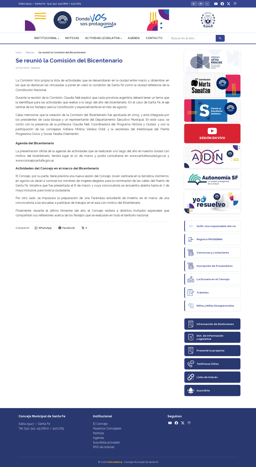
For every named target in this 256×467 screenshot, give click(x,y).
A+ (201, 3)
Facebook (68, 227)
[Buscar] (220, 38)
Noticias (72, 38)
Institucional (45, 38)
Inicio (18, 52)
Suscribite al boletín (106, 442)
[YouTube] (215, 3)
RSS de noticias (104, 447)
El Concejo (100, 424)
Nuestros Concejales (107, 428)
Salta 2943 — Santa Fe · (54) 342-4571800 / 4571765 (50, 3)
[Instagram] (235, 3)
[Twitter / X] (228, 3)
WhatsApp (45, 227)
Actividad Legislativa (102, 38)
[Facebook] (222, 3)
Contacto (154, 38)
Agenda (134, 38)
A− (194, 3)
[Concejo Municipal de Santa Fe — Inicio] (128, 20)
